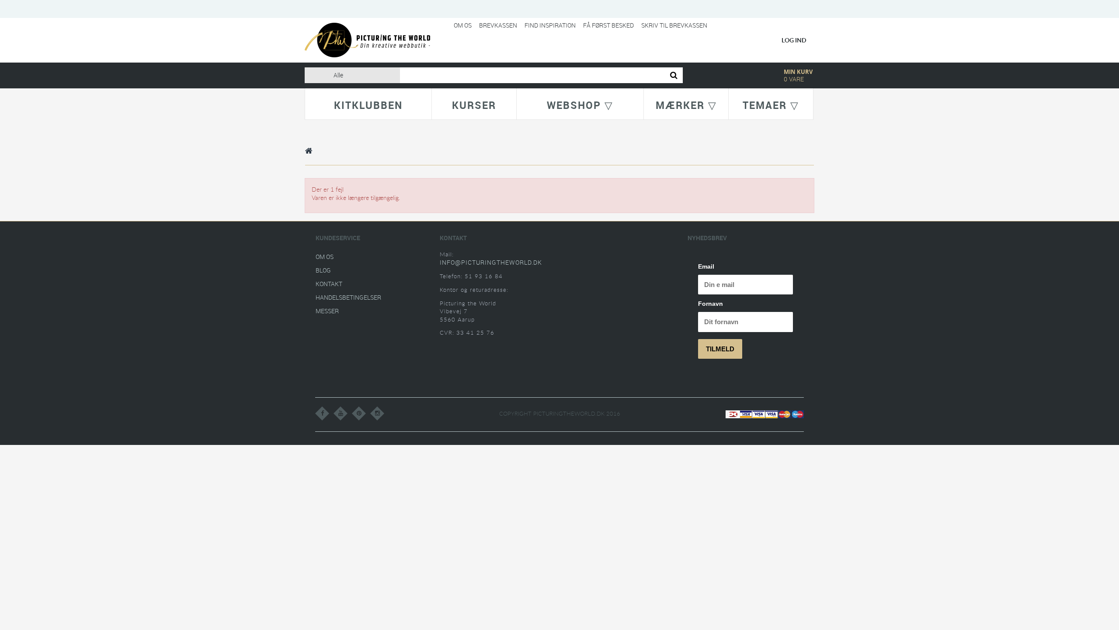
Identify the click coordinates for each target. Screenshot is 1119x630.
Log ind (794, 40)
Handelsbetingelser (348, 297)
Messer (327, 311)
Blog (323, 270)
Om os (463, 25)
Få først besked (608, 25)
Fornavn (710, 303)
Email (706, 266)
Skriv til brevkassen (674, 25)
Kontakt (329, 284)
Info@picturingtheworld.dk (491, 262)
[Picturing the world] (367, 39)
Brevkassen (498, 25)
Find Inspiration (550, 25)
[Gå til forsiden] (309, 150)
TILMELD (720, 349)
